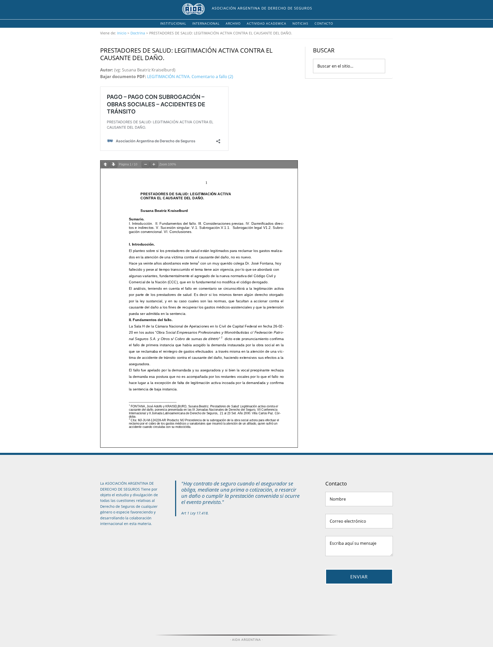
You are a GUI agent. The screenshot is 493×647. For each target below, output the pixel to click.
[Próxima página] (113, 164)
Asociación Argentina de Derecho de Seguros (262, 8)
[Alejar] (145, 164)
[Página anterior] (105, 164)
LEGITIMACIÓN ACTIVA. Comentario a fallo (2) (190, 76)
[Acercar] (154, 164)
